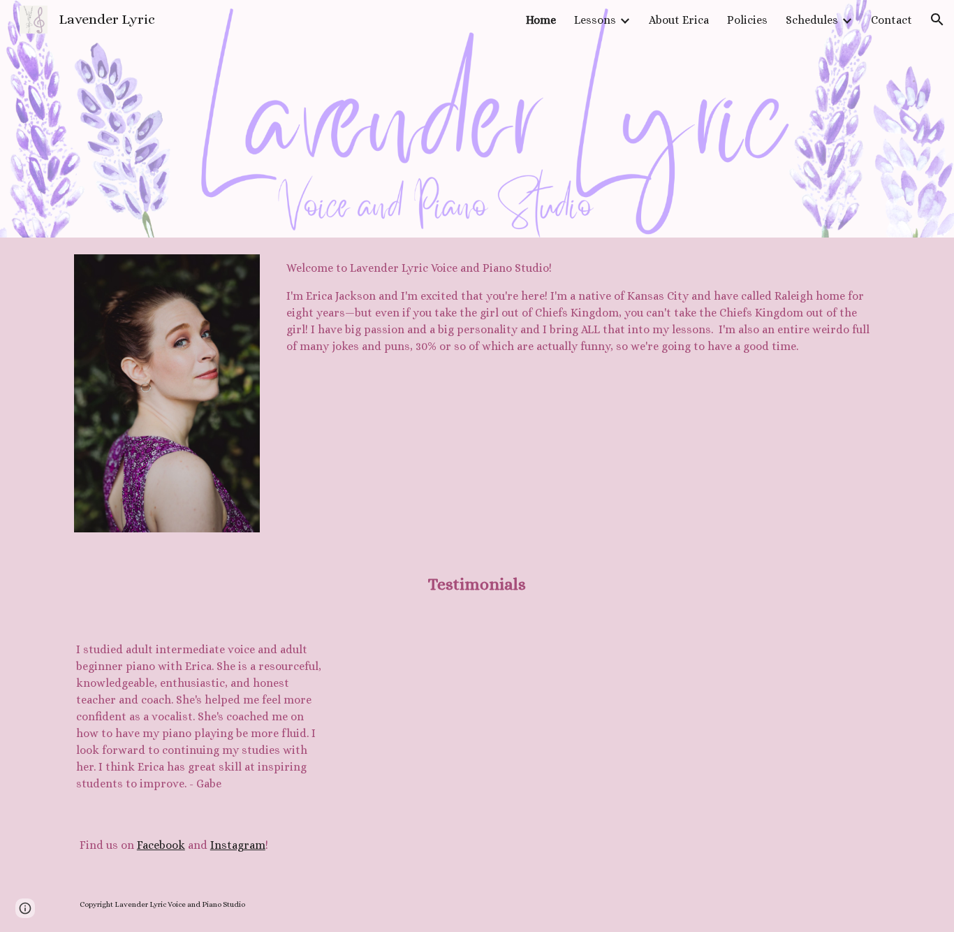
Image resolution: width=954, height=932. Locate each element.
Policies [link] (747, 20)
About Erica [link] (679, 20)
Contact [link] (891, 20)
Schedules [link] (812, 20)
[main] (580, 307)
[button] (937, 19)
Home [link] (541, 20)
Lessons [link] (595, 20)
